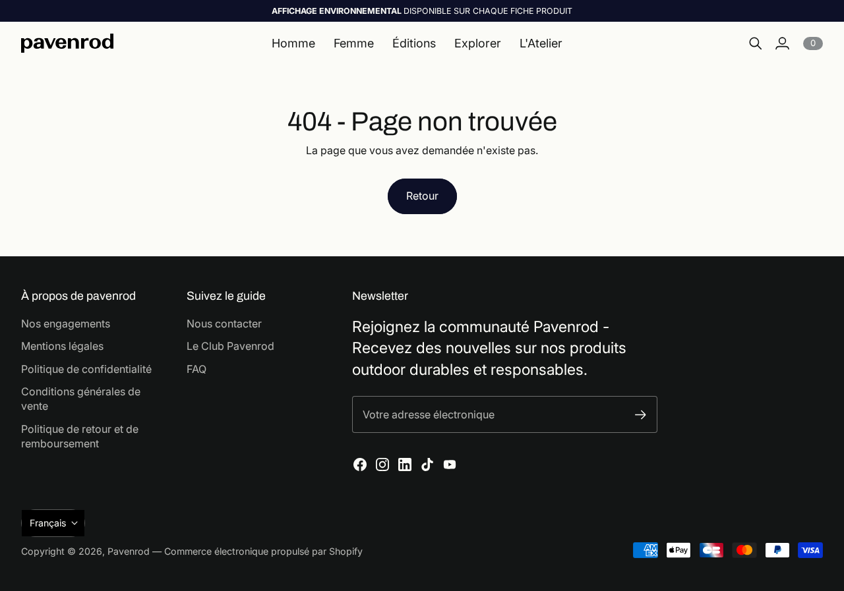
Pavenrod (128, 551)
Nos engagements (65, 323)
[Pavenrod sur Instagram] (382, 464)
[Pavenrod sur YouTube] (450, 464)
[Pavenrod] (67, 43)
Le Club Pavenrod (230, 345)
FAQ (196, 369)
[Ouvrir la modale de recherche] (755, 43)
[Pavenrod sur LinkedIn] (405, 464)
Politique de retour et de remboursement (79, 436)
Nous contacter (224, 323)
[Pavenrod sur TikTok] (427, 464)
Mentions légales (62, 345)
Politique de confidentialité (86, 369)
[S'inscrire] (640, 415)
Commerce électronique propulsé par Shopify (263, 551)
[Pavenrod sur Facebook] (360, 464)
